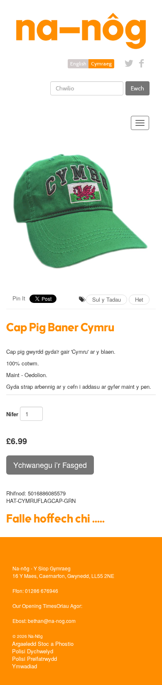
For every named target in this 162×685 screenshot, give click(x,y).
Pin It (18, 298)
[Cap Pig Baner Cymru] (81, 211)
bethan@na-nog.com (52, 620)
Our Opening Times (34, 605)
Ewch (137, 88)
